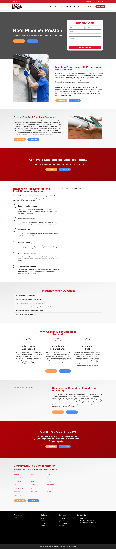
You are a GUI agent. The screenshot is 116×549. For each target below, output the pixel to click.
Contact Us (89, 6)
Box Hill (32, 474)
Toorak (49, 491)
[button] (58, 295)
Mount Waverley (18, 488)
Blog (79, 6)
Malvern (32, 484)
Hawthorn (33, 481)
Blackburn (16, 474)
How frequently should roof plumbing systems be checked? (33, 307)
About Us (58, 6)
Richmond (50, 488)
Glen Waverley (18, 481)
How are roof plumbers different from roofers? (29, 303)
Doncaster (33, 477)
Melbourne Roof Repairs (21, 120)
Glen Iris (49, 477)
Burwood (49, 474)
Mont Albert (50, 484)
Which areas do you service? (24, 314)
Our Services (70, 6)
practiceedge (73, 546)
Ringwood (17, 491)
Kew (15, 484)
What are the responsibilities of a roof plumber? (29, 299)
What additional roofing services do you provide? (30, 310)
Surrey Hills (33, 491)
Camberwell (17, 477)
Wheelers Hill (17, 495)
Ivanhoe (49, 481)
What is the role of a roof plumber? (25, 295)
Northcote (33, 488)
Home (50, 6)
